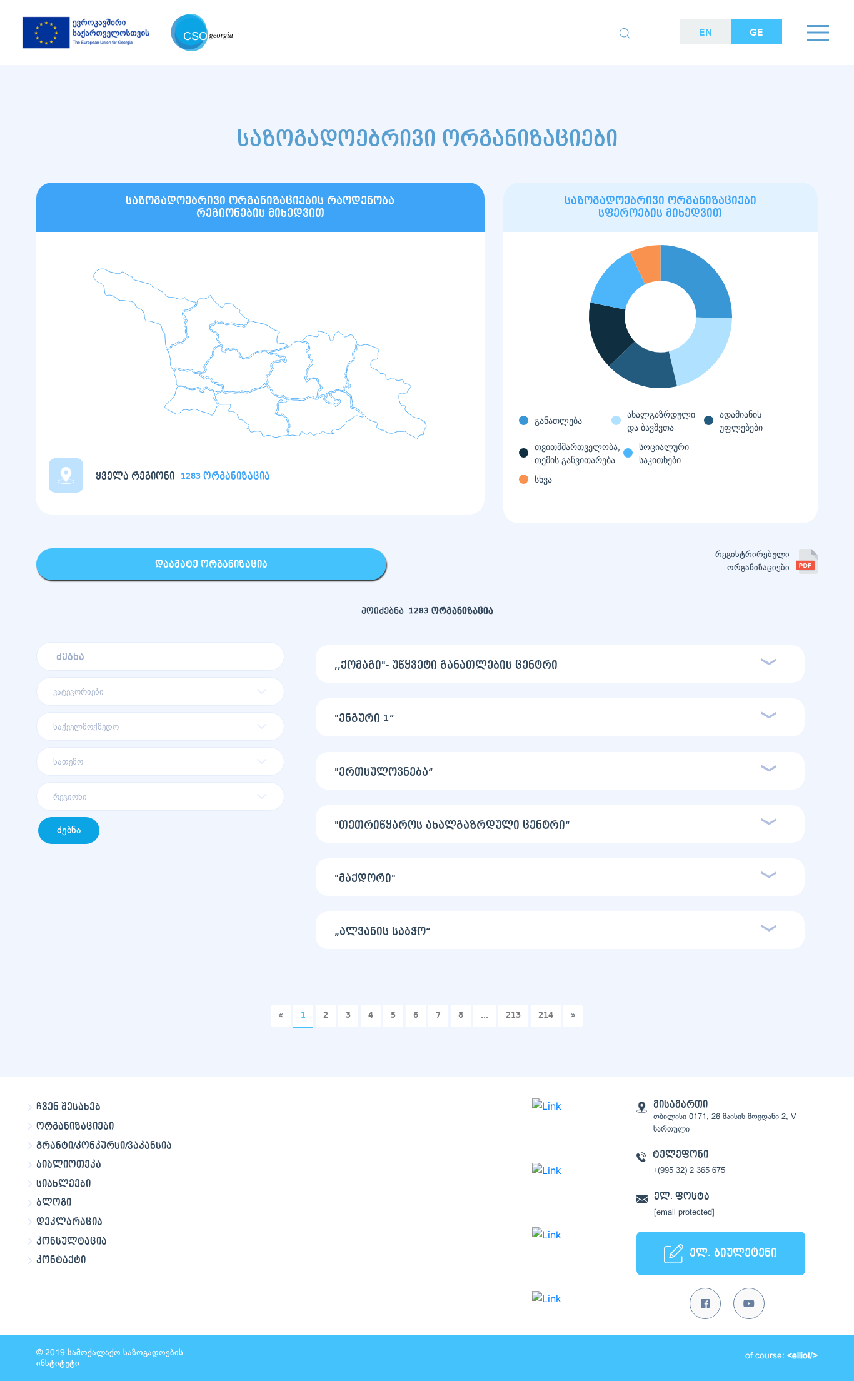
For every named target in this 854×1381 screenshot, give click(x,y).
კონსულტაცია (71, 1241)
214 (545, 1015)
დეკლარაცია (69, 1222)
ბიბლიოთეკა (68, 1164)
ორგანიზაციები (75, 1126)
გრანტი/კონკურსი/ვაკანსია (104, 1146)
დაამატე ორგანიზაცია (211, 564)
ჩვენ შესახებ (68, 1107)
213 (513, 1015)
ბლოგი (53, 1202)
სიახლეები (63, 1184)
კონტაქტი (61, 1260)
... (484, 1015)
